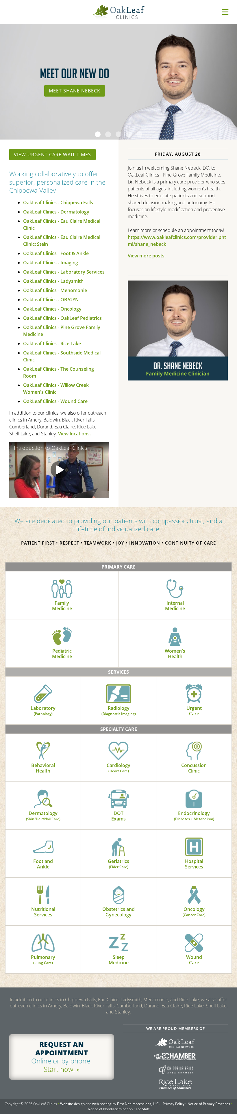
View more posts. (147, 255)
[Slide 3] (118, 134)
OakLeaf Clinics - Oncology (52, 309)
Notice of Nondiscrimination (110, 1108)
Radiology (118, 710)
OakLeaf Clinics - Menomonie (55, 290)
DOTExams (118, 816)
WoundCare (194, 960)
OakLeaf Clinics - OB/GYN (51, 299)
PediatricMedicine (62, 654)
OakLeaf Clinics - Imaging (50, 262)
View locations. (74, 433)
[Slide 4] (129, 134)
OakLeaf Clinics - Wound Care (55, 401)
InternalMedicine (175, 606)
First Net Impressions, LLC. (138, 1103)
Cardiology (118, 767)
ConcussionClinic (194, 768)
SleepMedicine (119, 960)
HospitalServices (194, 864)
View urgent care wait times (52, 154)
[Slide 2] (108, 134)
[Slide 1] (98, 134)
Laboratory (43, 710)
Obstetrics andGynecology (118, 912)
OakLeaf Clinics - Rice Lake (52, 343)
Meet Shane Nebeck (74, 91)
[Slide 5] (139, 134)
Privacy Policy (173, 1103)
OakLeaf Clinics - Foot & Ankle (56, 253)
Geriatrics (118, 863)
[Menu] (225, 12)
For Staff (142, 1108)
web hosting (102, 1103)
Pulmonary (43, 959)
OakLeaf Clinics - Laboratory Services (64, 272)
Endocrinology (194, 815)
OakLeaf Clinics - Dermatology (56, 212)
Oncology (194, 911)
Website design (72, 1103)
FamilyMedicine (62, 606)
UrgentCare (194, 711)
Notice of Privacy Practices (209, 1103)
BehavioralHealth (43, 768)
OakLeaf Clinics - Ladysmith (53, 281)
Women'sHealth (175, 654)
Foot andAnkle (43, 864)
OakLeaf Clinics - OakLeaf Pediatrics (62, 318)
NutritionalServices (43, 912)
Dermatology (43, 815)
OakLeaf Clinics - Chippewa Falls (58, 202)
